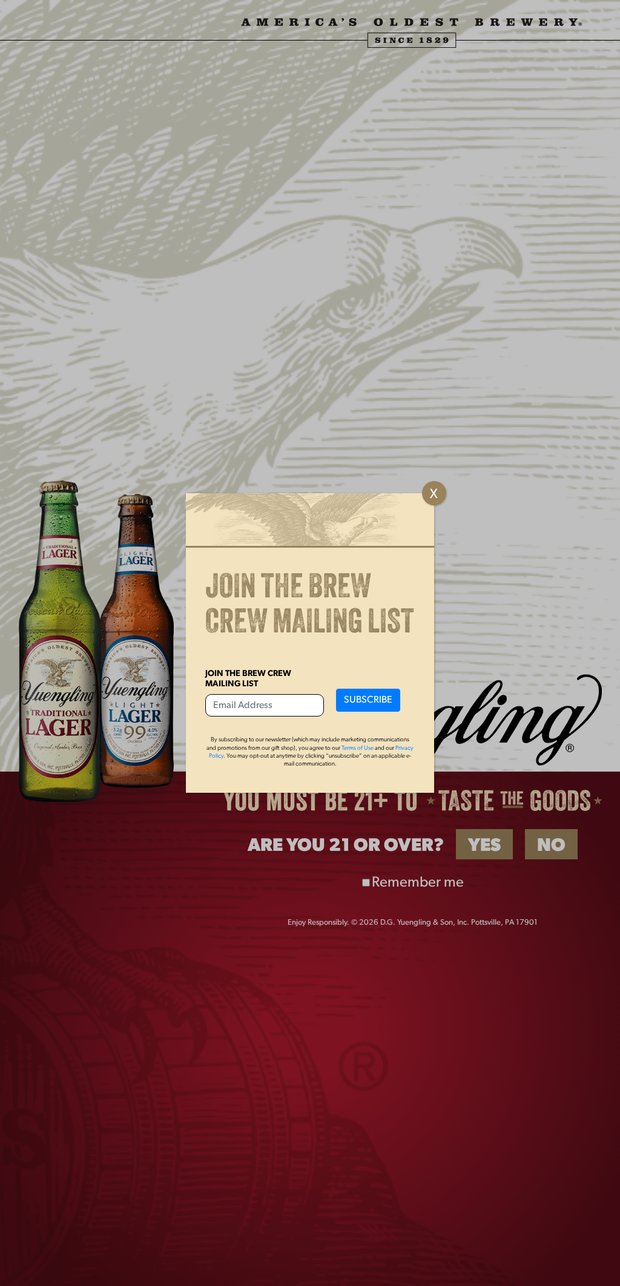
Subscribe (368, 700)
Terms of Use (357, 748)
